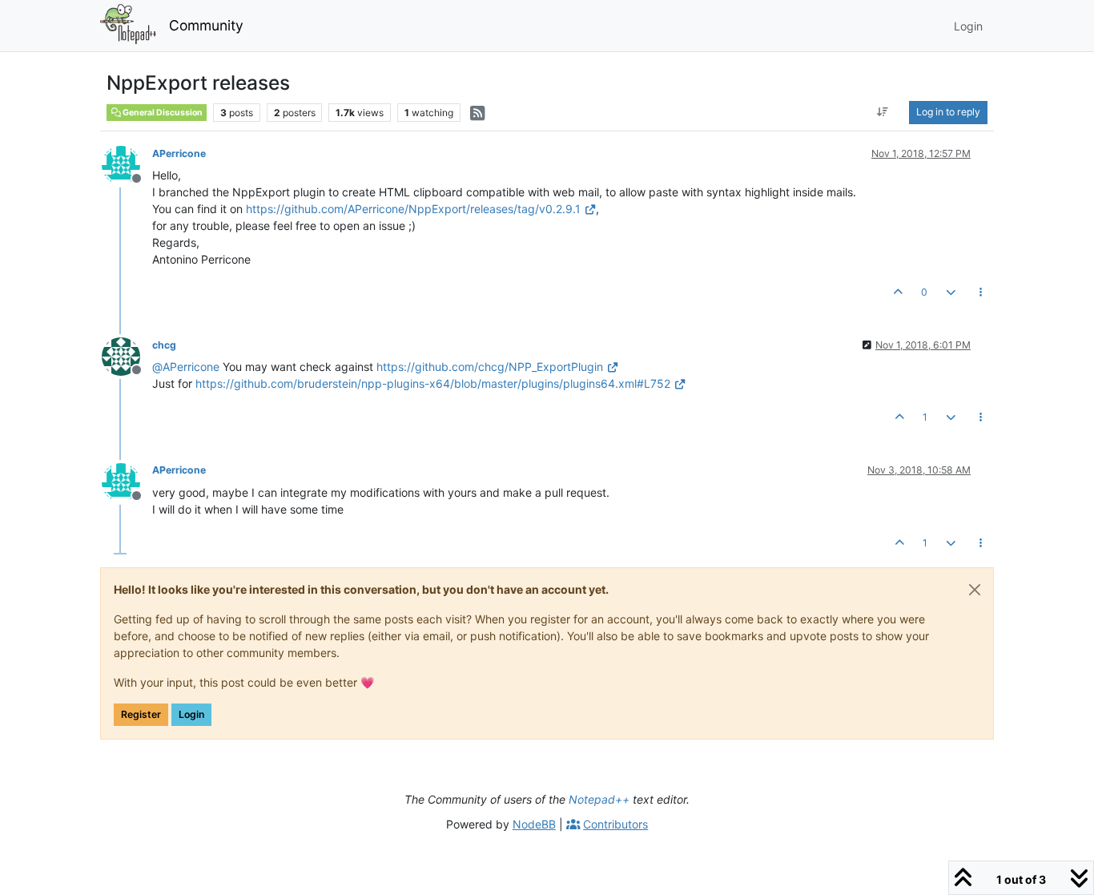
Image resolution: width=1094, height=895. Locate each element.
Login (191, 714)
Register (141, 714)
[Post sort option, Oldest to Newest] (883, 112)
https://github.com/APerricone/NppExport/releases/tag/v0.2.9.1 (413, 209)
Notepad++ (599, 799)
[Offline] (127, 164)
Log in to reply (948, 112)
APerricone (179, 153)
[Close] (974, 589)
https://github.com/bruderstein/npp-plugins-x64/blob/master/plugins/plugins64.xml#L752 (432, 383)
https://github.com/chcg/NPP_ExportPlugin (489, 366)
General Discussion (162, 112)
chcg (164, 345)
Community (206, 25)
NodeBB (534, 824)
